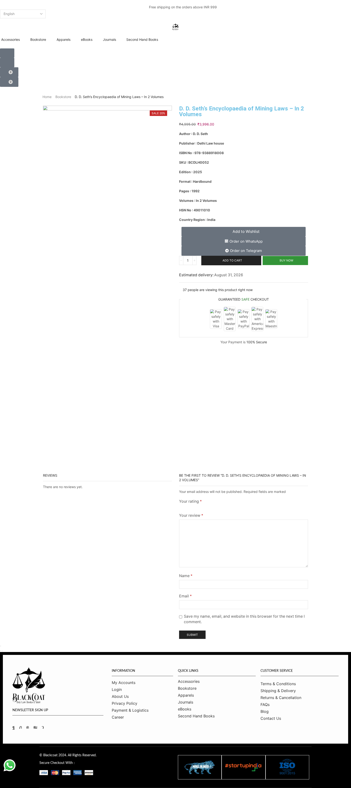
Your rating (190, 501)
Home (47, 97)
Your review (191, 515)
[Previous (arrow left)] (0, 650)
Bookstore (63, 97)
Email (185, 596)
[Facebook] (13, 727)
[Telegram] (43, 727)
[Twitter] (20, 727)
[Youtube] (35, 727)
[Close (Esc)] (0, 646)
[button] (11, 7)
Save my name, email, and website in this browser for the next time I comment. (244, 619)
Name (185, 576)
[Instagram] (27, 727)
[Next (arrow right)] (2, 650)
